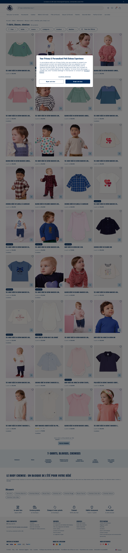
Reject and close (50, 81)
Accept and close (77, 81)
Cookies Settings (64, 76)
